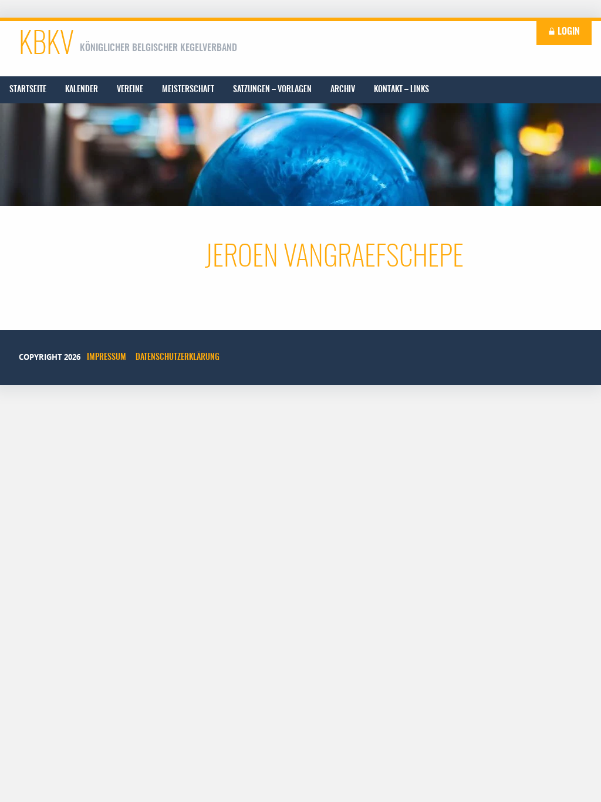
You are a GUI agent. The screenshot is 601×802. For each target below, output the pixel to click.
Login (567, 31)
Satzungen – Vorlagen (272, 90)
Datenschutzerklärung (178, 357)
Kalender (81, 90)
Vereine (130, 90)
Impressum (106, 357)
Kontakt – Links (401, 90)
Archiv (342, 90)
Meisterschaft (188, 90)
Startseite (27, 90)
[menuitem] (28, 89)
